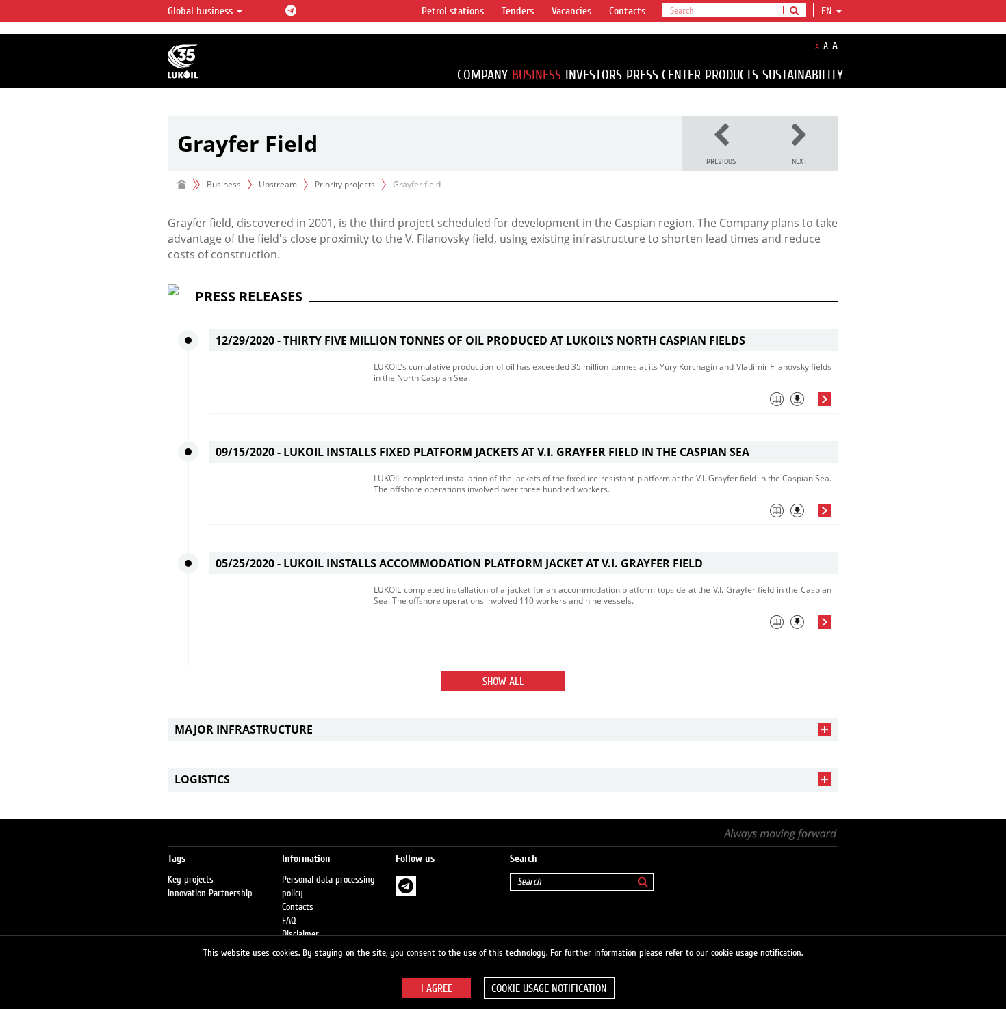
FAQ (289, 920)
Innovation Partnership (210, 893)
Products (731, 75)
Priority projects (345, 184)
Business (536, 75)
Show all (503, 681)
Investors (593, 75)
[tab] (602, 402)
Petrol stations (453, 11)
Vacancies (571, 11)
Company (482, 75)
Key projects (191, 879)
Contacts (627, 11)
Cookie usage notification (549, 988)
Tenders (518, 11)
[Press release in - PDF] (797, 399)
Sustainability (802, 75)
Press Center (663, 75)
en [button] (828, 11)
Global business (201, 11)
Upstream (278, 184)
